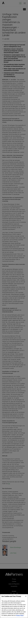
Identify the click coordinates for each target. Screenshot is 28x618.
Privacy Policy (19, 615)
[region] (14, 606)
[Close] (25, 596)
